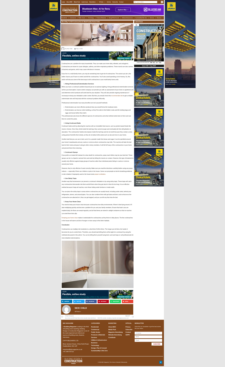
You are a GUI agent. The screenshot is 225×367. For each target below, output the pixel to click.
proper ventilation (100, 174)
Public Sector (81, 17)
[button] (66, 301)
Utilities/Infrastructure (127, 17)
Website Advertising (115, 335)
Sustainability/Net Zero (141, 17)
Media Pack (77, 2)
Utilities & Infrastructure (99, 340)
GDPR (128, 335)
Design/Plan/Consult (114, 17)
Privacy (128, 327)
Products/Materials (101, 17)
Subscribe (115, 2)
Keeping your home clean (70, 217)
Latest (63, 2)
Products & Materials (98, 335)
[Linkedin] (162, 2)
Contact (121, 2)
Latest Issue (84, 2)
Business (159, 17)
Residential (64, 17)
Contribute (111, 337)
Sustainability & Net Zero (99, 350)
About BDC (69, 2)
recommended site (117, 95)
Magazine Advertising (115, 332)
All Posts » (78, 311)
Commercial (73, 17)
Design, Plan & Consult (99, 348)
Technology (91, 17)
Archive (109, 2)
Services (152, 17)
